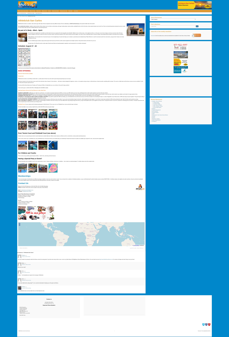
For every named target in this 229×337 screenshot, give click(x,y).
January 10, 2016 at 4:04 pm (26, 256)
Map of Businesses (39, 13)
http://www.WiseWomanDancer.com (106, 259)
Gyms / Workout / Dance (23, 16)
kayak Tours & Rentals (157, 104)
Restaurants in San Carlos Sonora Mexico (160, 114)
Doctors (153, 117)
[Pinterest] (209, 324)
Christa (23, 286)
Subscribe (153, 35)
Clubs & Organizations (156, 119)
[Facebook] (206, 324)
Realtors (153, 108)
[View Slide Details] (195, 5)
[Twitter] (203, 324)
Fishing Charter (156, 102)
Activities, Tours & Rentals (157, 101)
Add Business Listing (30, 13)
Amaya (23, 255)
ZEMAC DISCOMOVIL (23, 248)
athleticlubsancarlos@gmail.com (27, 190)
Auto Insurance (155, 111)
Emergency (154, 121)
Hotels (153, 113)
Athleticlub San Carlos (27, 191)
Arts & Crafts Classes (157, 107)
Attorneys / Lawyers (156, 118)
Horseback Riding (156, 103)
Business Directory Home (22, 13)
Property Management (156, 109)
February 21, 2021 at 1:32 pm (26, 264)
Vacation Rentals (155, 112)
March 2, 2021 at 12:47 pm (26, 272)
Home (18, 16)
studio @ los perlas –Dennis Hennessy (136, 248)
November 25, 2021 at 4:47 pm (26, 280)
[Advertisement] (181, 86)
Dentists (153, 116)
